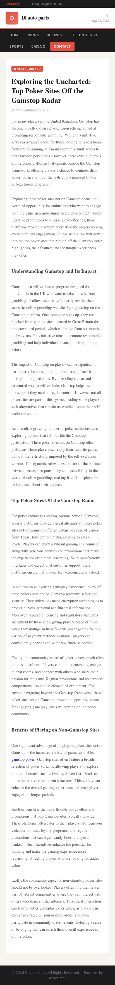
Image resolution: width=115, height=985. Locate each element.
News (33, 35)
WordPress (57, 978)
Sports (16, 46)
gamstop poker (23, 759)
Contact (62, 46)
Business (55, 35)
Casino (38, 46)
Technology (84, 35)
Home (14, 35)
